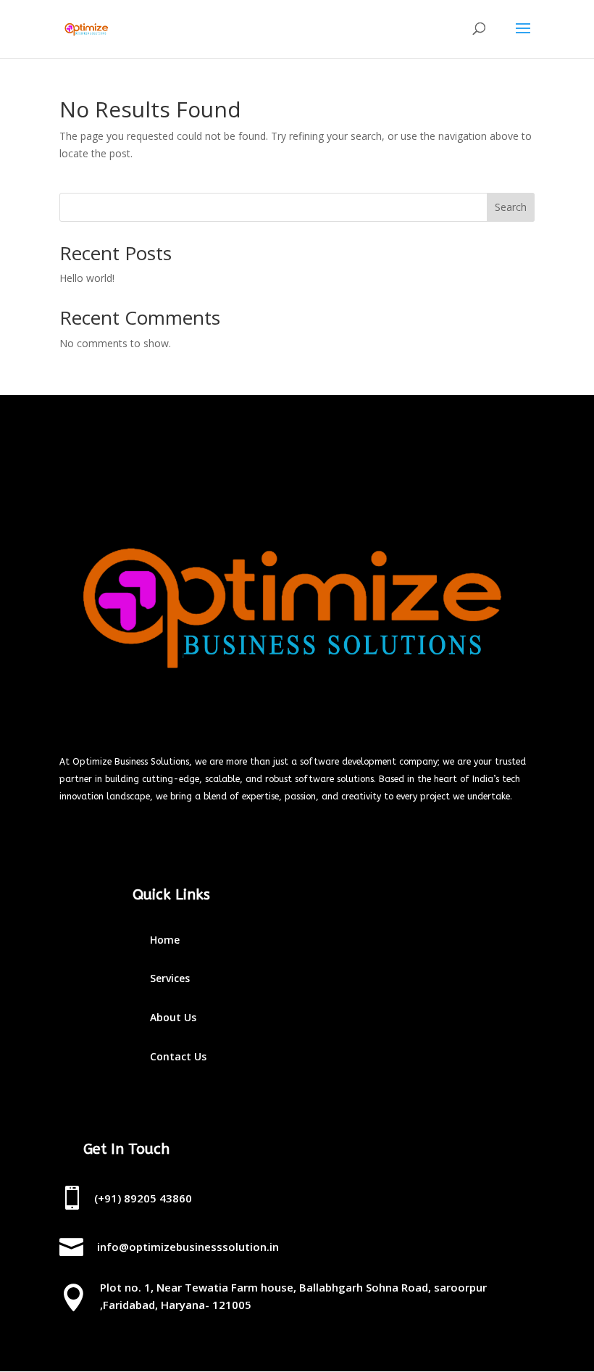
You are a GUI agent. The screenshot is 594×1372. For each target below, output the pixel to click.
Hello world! (86, 278)
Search (511, 207)
